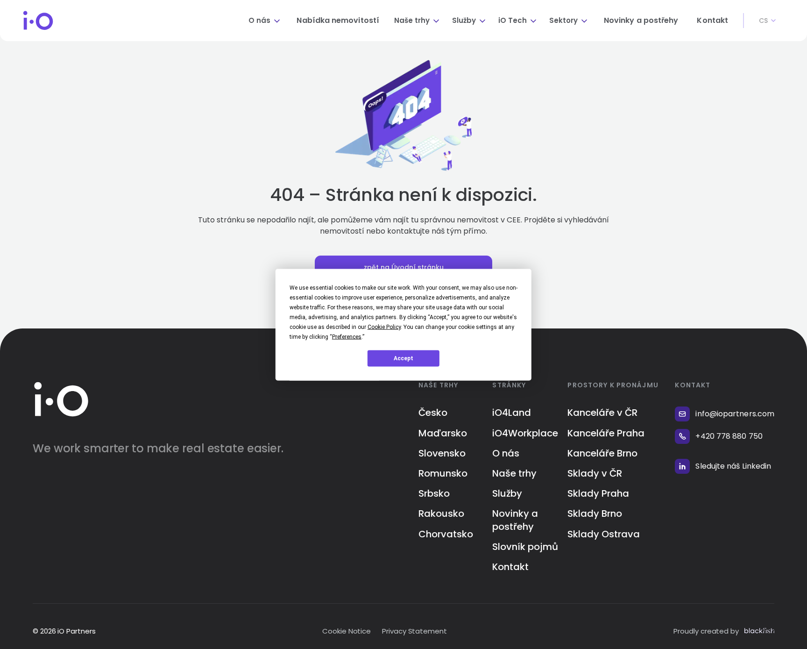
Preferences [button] (346, 336)
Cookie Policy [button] (384, 326)
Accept (403, 358)
